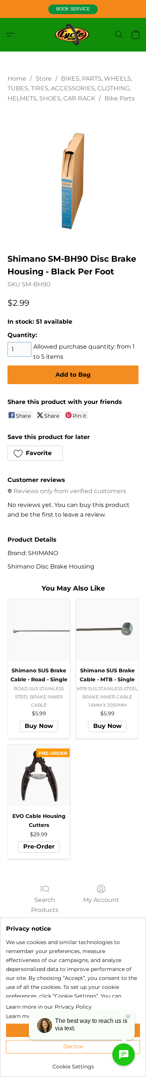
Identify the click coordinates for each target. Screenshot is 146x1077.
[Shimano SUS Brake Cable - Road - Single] (39, 630)
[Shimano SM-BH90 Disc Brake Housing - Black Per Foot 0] (73, 176)
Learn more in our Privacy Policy (49, 1006)
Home (16, 78)
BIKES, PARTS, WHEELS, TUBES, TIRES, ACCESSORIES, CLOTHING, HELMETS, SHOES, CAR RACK (69, 88)
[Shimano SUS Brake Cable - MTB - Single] (107, 630)
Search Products (44, 904)
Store (44, 78)
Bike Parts (119, 98)
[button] (73, 9)
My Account (101, 899)
